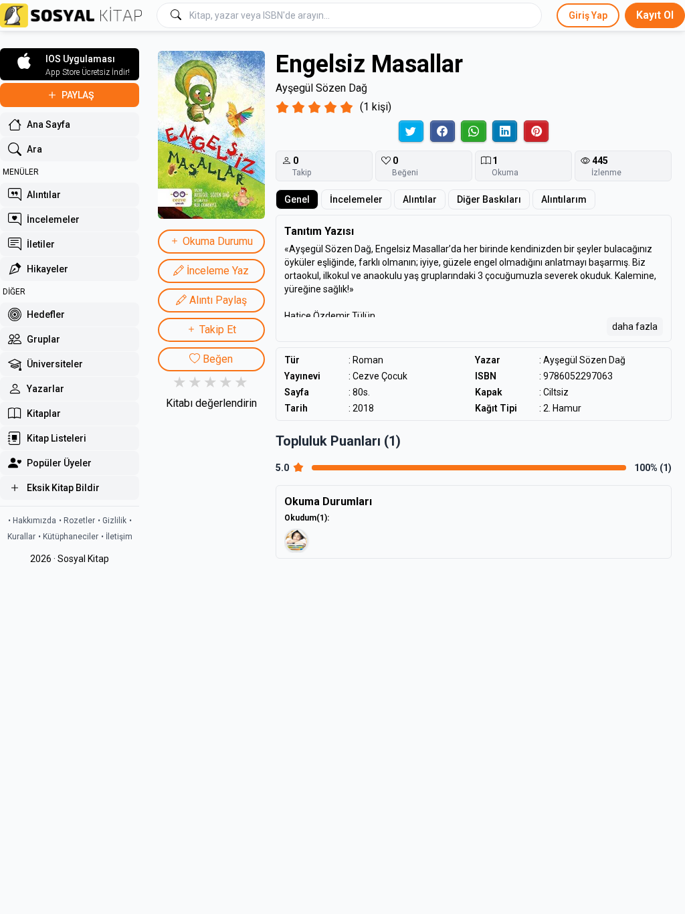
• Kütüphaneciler (68, 536)
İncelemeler (356, 199)
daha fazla (635, 326)
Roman (368, 360)
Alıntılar (420, 199)
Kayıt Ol (655, 15)
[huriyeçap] (296, 541)
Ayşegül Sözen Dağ (321, 88)
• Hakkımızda (32, 520)
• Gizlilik (112, 520)
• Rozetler (77, 520)
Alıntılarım (564, 199)
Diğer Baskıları (489, 199)
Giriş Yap (588, 15)
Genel (297, 199)
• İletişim (116, 536)
